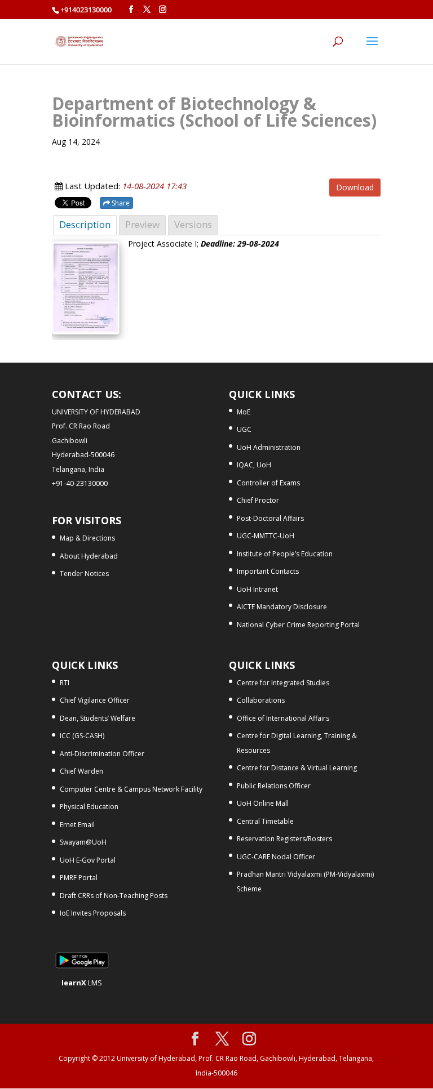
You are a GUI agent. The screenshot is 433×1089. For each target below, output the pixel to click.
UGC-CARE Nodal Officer (276, 857)
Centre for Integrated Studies (283, 683)
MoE (243, 412)
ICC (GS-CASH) (82, 735)
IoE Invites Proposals (93, 913)
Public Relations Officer (274, 786)
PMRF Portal (79, 877)
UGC (244, 429)
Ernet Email (77, 824)
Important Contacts (268, 571)
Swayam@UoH (83, 842)
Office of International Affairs (283, 718)
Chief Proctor (258, 500)
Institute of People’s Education (285, 554)
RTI (64, 683)
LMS (81, 983)
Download (355, 187)
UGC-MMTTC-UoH (265, 536)
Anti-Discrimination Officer (102, 753)
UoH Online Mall (263, 803)
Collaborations (261, 700)
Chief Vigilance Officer (95, 700)
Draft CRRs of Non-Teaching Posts (113, 895)
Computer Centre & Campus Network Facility (131, 789)
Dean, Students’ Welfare (97, 718)
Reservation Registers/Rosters (284, 838)
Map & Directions (87, 538)
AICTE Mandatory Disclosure (282, 607)
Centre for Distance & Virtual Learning (297, 768)
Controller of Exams (268, 483)
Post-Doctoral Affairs (270, 518)
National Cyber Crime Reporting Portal (298, 625)
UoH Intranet (257, 589)
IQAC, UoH (254, 465)
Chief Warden (81, 771)
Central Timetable (265, 821)
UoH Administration (269, 447)
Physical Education (89, 806)
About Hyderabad (89, 556)
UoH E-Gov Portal (88, 860)
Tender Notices (84, 573)
